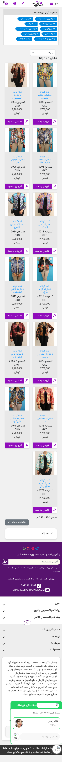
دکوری (57, 604)
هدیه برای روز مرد (31, 33)
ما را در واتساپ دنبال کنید (24, 548)
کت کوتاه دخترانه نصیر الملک (45, 224)
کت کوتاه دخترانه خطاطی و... (45, 418)
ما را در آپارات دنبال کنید (33, 548)
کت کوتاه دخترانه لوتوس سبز (17, 159)
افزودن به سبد (42, 122)
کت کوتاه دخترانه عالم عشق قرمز (17, 353)
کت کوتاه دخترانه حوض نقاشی (17, 224)
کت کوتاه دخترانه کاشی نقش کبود (17, 418)
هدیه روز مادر (26, 18)
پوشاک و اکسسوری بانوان (47, 610)
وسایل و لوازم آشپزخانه (46, 38)
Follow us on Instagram (28, 548)
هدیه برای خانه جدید (47, 18)
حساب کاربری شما (51, 630)
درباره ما (56, 636)
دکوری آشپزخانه (49, 23)
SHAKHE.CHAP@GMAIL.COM (31, 590)
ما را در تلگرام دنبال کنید (37, 548)
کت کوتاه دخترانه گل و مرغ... (45, 289)
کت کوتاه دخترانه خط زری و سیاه (45, 353)
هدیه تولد (32, 23)
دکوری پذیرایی (49, 28)
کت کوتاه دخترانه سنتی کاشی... (44, 94)
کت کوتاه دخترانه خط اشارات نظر (45, 159)
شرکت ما (55, 643)
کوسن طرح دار (25, 38)
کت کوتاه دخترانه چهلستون (17, 94)
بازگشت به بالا (16, 522)
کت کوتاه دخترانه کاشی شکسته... (17, 289)
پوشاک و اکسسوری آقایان (47, 617)
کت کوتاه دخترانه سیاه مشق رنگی (45, 483)
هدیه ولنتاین (50, 33)
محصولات (55, 650)
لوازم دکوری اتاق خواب (28, 28)
